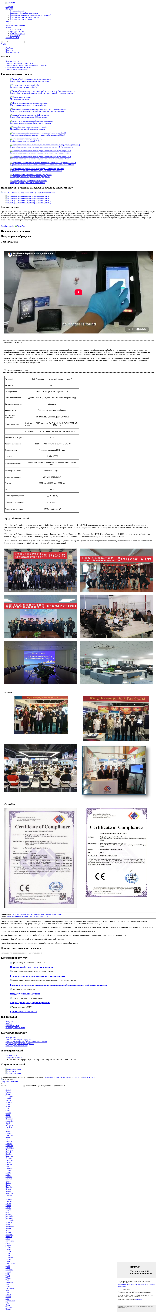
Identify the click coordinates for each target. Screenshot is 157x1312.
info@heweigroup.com (14, 1057)
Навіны (8, 21)
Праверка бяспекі (17, 11)
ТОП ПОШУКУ (88, 1077)
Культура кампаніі (17, 32)
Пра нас (9, 27)
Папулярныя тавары (51, 1077)
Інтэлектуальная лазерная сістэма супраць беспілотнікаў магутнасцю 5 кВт (39, 153)
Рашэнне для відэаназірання (21, 19)
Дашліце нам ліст (7, 226)
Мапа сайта (65, 1077)
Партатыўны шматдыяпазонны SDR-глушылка (28, 117)
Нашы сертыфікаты (17, 34)
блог (12, 23)
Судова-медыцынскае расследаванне (24, 17)
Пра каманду (15, 36)
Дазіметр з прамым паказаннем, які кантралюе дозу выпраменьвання (37, 111)
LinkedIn (17, 1073)
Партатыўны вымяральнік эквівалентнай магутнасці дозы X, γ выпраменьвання (41, 93)
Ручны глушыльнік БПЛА (23, 1011)
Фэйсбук (17, 1069)
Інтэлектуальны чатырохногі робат (24, 87)
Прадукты (9, 9)
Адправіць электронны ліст (12, 1081)
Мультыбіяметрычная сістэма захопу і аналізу (28, 129)
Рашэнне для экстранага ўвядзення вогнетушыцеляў (30, 15)
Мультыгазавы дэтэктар (19, 99)
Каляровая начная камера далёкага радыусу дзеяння (30, 123)
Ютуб (14, 1071)
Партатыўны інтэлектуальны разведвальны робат (29, 81)
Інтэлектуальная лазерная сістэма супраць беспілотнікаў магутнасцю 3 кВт (39, 159)
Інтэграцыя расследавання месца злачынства (27, 183)
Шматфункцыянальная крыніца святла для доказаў (30, 177)
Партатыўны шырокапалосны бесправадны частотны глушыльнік (36, 171)
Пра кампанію (15, 29)
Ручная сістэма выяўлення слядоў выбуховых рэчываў (37, 976)
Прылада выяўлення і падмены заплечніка (31, 967)
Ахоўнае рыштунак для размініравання (30, 1002)
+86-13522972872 (12, 1055)
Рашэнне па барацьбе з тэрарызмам (24, 13)
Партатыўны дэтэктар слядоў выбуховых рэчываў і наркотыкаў (37, 914)
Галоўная (9, 7)
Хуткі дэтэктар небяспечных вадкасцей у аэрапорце (27, 916)
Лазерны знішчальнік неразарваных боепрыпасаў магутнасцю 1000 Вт (38, 135)
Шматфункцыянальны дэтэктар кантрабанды (28, 105)
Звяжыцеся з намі (12, 38)
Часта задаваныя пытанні (15, 25)
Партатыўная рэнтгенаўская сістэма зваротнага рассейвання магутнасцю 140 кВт (42, 165)
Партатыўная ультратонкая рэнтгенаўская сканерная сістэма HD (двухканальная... (42, 147)
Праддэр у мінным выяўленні (25, 994)
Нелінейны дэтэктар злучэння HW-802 (25, 141)
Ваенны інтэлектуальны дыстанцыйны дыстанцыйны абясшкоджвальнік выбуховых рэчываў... (58, 985)
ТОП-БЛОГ (76, 1077)
